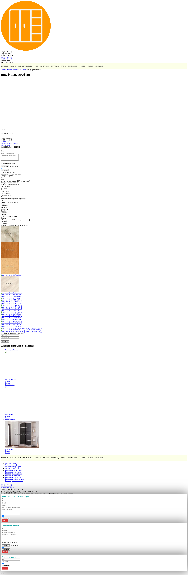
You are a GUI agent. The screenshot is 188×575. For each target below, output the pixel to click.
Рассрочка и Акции (42, 66)
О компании (72, 66)
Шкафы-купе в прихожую (13, 470)
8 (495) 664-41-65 (6, 57)
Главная (4, 66)
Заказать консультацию (9, 144)
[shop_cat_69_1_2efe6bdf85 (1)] (10, 241)
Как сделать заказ (25, 66)
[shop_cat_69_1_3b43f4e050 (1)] (10, 257)
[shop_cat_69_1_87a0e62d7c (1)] (11, 296)
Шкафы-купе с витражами (13, 474)
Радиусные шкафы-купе (13, 467)
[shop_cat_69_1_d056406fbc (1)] (11, 319)
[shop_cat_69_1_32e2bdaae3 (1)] (11, 293)
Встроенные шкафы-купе (13, 465)
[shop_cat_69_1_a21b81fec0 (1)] (11, 310)
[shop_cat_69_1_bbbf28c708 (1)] (11, 316)
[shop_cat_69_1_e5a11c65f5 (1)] (11, 323)
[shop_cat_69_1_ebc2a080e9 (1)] (11, 324)
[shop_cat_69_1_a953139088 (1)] (11, 312)
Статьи (90, 66)
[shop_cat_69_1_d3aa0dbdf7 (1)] (11, 317)
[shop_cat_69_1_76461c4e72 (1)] (11, 307)
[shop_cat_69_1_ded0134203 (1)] (11, 321)
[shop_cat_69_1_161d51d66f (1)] (11, 300)
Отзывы (82, 66)
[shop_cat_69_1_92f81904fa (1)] (11, 298)
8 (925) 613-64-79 (6, 59)
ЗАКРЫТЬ (5, 520)
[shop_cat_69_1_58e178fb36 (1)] (11, 294)
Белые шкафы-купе (11, 463)
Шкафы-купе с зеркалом (13, 477)
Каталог (13, 66)
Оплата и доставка (58, 66)
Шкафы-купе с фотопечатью (14, 479)
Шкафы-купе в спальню (13, 472)
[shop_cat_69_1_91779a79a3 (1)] (11, 309)
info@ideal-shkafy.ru (7, 487)
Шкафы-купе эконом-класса (16, 70)
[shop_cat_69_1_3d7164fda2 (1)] (10, 273)
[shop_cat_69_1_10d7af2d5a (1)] (11, 275)
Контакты (99, 66)
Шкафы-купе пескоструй (13, 475)
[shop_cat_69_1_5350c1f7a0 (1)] (11, 303)
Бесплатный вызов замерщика (6, 142)
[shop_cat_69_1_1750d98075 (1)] (12, 302)
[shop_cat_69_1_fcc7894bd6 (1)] (11, 326)
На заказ (7, 383)
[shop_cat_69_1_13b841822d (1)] (10, 291)
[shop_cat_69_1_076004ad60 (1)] (11, 305)
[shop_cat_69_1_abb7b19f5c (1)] (11, 314)
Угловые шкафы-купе (12, 468)
